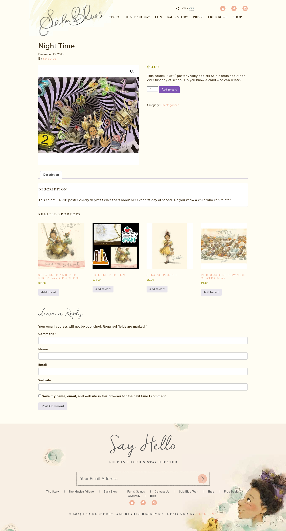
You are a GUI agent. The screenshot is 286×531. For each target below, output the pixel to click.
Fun (158, 17)
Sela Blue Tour (188, 491)
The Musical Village (81, 491)
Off (191, 8)
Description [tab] (51, 174)
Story (114, 17)
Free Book (218, 17)
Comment (47, 334)
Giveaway (134, 496)
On (184, 8)
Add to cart (169, 89)
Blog (153, 496)
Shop (237, 17)
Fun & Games (136, 491)
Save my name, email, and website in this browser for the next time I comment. (104, 396)
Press (198, 17)
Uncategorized (169, 105)
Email (42, 365)
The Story (52, 491)
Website (44, 380)
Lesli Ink (206, 514)
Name (43, 349)
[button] (132, 71)
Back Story (177, 17)
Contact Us (162, 491)
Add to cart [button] (48, 292)
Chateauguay (137, 17)
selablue (49, 58)
